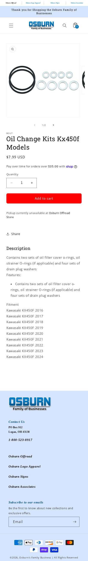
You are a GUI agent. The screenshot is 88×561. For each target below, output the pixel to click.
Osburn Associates (77, 3)
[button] (11, 25)
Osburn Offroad (11, 3)
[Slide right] (53, 125)
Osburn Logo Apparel (33, 3)
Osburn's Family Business (35, 557)
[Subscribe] (74, 522)
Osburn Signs (55, 3)
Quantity (12, 174)
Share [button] (15, 234)
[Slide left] (34, 125)
